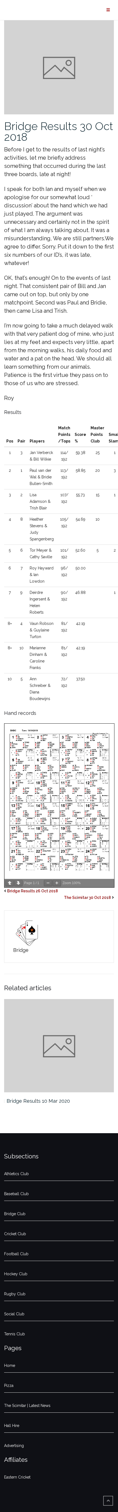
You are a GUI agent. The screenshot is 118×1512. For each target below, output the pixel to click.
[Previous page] (9, 883)
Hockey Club (15, 1274)
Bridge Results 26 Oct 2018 (32, 891)
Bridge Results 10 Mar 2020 (38, 1101)
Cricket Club (15, 1234)
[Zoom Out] (48, 883)
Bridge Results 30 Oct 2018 (58, 131)
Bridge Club (15, 1214)
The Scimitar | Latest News (27, 1405)
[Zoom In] (57, 883)
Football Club (16, 1254)
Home (9, 1365)
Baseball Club (16, 1194)
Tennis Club (14, 1334)
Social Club (14, 1314)
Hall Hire (11, 1425)
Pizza (8, 1385)
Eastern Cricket (17, 1477)
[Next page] (18, 883)
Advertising (14, 1445)
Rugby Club (15, 1294)
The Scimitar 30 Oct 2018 (87, 897)
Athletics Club (16, 1174)
